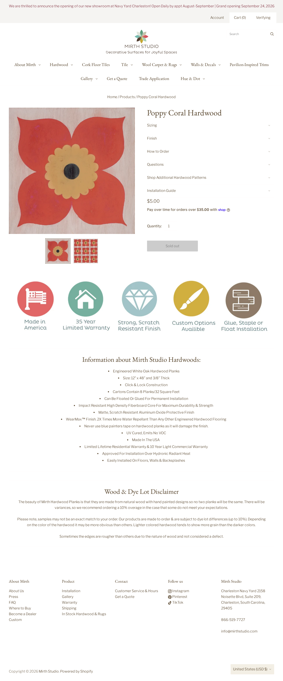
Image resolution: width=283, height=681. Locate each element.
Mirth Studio (49, 671)
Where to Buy (20, 608)
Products (127, 97)
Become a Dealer (22, 614)
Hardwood (59, 64)
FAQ (12, 602)
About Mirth (25, 64)
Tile (124, 64)
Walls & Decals (203, 64)
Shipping (69, 608)
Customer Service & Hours (136, 591)
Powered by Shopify (76, 671)
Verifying (263, 18)
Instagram (180, 591)
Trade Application (154, 78)
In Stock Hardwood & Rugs (84, 614)
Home (112, 97)
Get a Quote (117, 78)
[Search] (272, 34)
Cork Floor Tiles (96, 64)
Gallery (87, 78)
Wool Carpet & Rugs (159, 64)
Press (13, 597)
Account (217, 18)
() (240, 18)
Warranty (69, 602)
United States (250, 669)
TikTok (177, 602)
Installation (71, 591)
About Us (16, 591)
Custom (15, 620)
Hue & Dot (190, 78)
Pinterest (179, 597)
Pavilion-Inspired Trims (249, 64)
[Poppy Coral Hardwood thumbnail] (58, 251)
